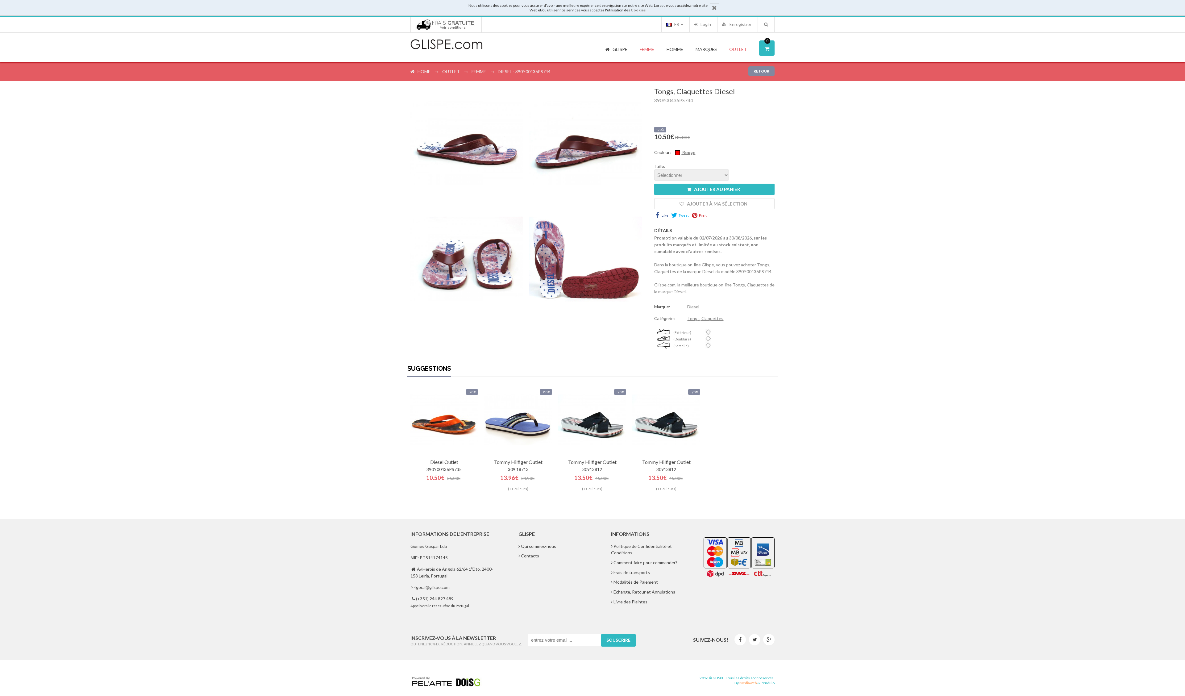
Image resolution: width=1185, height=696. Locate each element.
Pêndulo (768, 683)
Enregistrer (740, 24)
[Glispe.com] (446, 44)
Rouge (688, 152)
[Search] (766, 24)
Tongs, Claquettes (705, 318)
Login (705, 24)
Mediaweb (748, 683)
